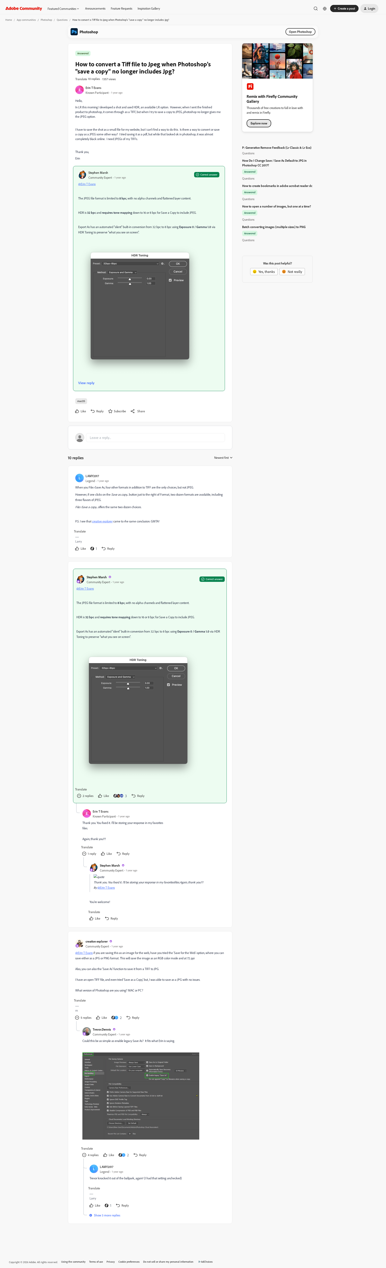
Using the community (73, 1261)
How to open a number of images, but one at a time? (276, 206)
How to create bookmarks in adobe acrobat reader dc (277, 186)
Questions (62, 19)
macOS (81, 401)
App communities (26, 19)
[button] (344, 8)
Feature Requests (121, 8)
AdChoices (207, 1261)
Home (8, 19)
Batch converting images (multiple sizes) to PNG (274, 227)
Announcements (95, 8)
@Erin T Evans (87, 184)
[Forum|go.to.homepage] (23, 8)
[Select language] (324, 8)
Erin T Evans (93, 88)
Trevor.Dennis (102, 1029)
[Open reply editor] (150, 437)
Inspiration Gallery (149, 8)
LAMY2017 (92, 476)
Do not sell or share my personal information (168, 1261)
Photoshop (46, 19)
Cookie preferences (129, 1261)
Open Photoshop (300, 32)
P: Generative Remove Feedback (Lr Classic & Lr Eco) (276, 147)
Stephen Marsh (98, 172)
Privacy (111, 1261)
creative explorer (97, 941)
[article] (150, 512)
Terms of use (96, 1261)
